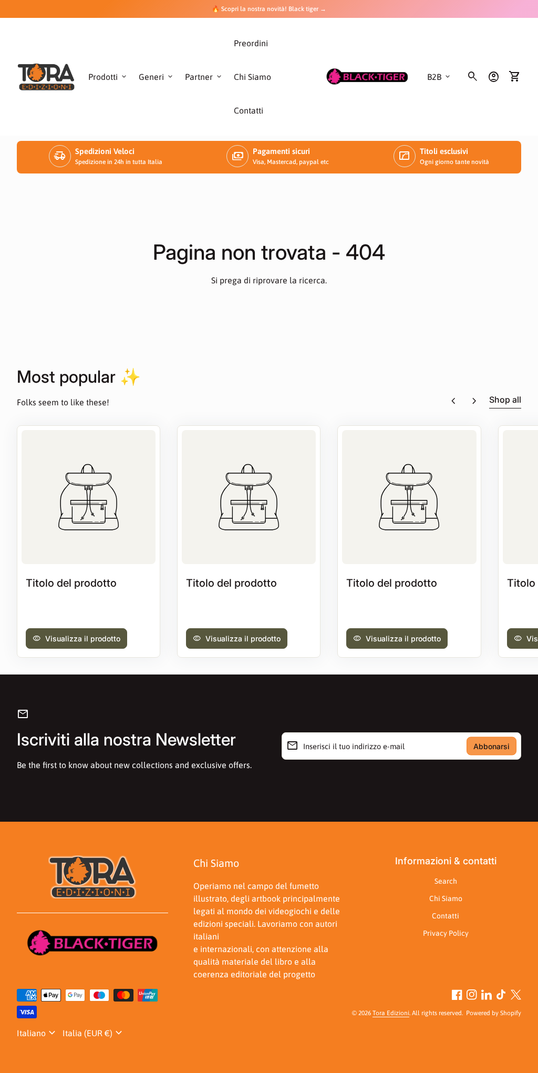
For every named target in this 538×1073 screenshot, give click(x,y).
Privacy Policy (446, 933)
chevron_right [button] (474, 401)
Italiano (37, 1033)
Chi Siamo (252, 76)
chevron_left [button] (453, 401)
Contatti (248, 110)
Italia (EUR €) (94, 1033)
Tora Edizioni (391, 1013)
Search (445, 881)
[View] (89, 497)
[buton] (37, 1033)
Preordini (251, 43)
